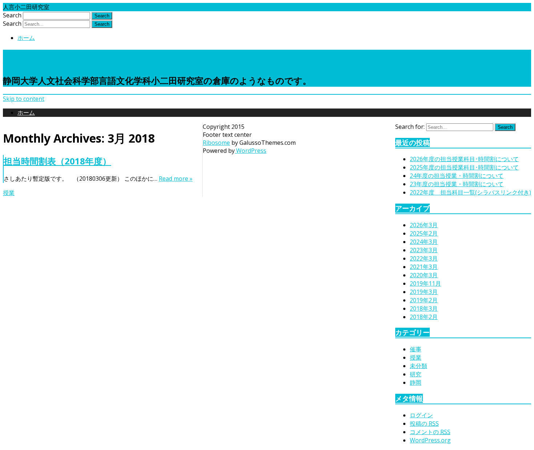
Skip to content (23, 99)
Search (12, 15)
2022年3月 (424, 258)
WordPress (250, 151)
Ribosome (216, 143)
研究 (415, 374)
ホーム (26, 38)
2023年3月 (424, 250)
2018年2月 (424, 317)
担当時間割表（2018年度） (57, 161)
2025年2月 (424, 233)
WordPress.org (430, 440)
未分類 (418, 366)
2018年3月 (424, 308)
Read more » (176, 179)
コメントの (430, 432)
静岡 (415, 382)
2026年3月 (424, 225)
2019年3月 (424, 292)
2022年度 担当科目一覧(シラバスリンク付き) (470, 192)
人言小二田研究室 (49, 57)
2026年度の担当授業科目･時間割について (464, 159)
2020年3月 (424, 275)
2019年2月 (424, 300)
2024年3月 (424, 242)
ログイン (421, 415)
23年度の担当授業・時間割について (456, 184)
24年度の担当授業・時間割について (456, 176)
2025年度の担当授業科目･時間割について (464, 167)
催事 (415, 349)
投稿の (424, 424)
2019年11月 (425, 283)
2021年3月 (424, 267)
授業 (9, 193)
